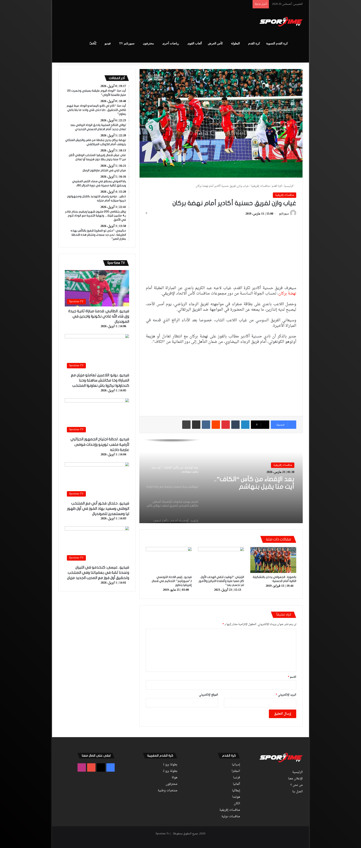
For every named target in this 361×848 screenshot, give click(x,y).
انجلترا (236, 771)
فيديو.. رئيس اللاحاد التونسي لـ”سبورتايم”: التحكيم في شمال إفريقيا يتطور (172, 581)
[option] (221, 481)
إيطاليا (236, 790)
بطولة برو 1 (170, 764)
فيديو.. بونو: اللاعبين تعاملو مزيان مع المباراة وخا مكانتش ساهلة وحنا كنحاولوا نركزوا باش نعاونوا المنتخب (100, 380)
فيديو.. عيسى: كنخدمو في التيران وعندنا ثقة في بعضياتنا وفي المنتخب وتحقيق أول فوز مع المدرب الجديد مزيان (98, 572)
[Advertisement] (139, 22)
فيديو (108, 43)
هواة (174, 777)
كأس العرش (215, 43)
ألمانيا (236, 784)
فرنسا (236, 777)
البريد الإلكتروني (286, 694)
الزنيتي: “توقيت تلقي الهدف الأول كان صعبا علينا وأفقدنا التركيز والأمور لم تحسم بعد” (221, 581)
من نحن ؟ (296, 785)
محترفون (148, 43)
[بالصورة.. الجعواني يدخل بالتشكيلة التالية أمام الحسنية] (273, 560)
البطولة (235, 43)
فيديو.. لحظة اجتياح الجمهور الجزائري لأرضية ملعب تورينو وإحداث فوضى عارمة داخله (99, 444)
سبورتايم (284, 214)
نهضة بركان (287, 293)
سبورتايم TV (127, 43)
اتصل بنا (297, 791)
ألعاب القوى (194, 43)
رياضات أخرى (170, 43)
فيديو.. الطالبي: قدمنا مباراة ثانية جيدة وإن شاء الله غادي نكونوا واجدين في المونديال (98, 316)
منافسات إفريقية (260, 186)
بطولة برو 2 (170, 771)
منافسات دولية (230, 816)
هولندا (236, 797)
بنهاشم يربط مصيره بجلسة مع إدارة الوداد (253, 483)
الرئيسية (289, 186)
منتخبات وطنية (167, 790)
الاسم (292, 677)
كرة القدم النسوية (277, 43)
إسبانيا (236, 764)
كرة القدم (254, 43)
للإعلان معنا (295, 778)
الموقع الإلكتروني (208, 694)
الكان (237, 803)
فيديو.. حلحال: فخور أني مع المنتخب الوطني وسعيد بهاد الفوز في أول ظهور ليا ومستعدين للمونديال (98, 508)
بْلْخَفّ (92, 43)
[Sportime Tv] (281, 22)
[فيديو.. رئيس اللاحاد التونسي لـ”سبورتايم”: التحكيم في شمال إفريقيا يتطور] (169, 560)
